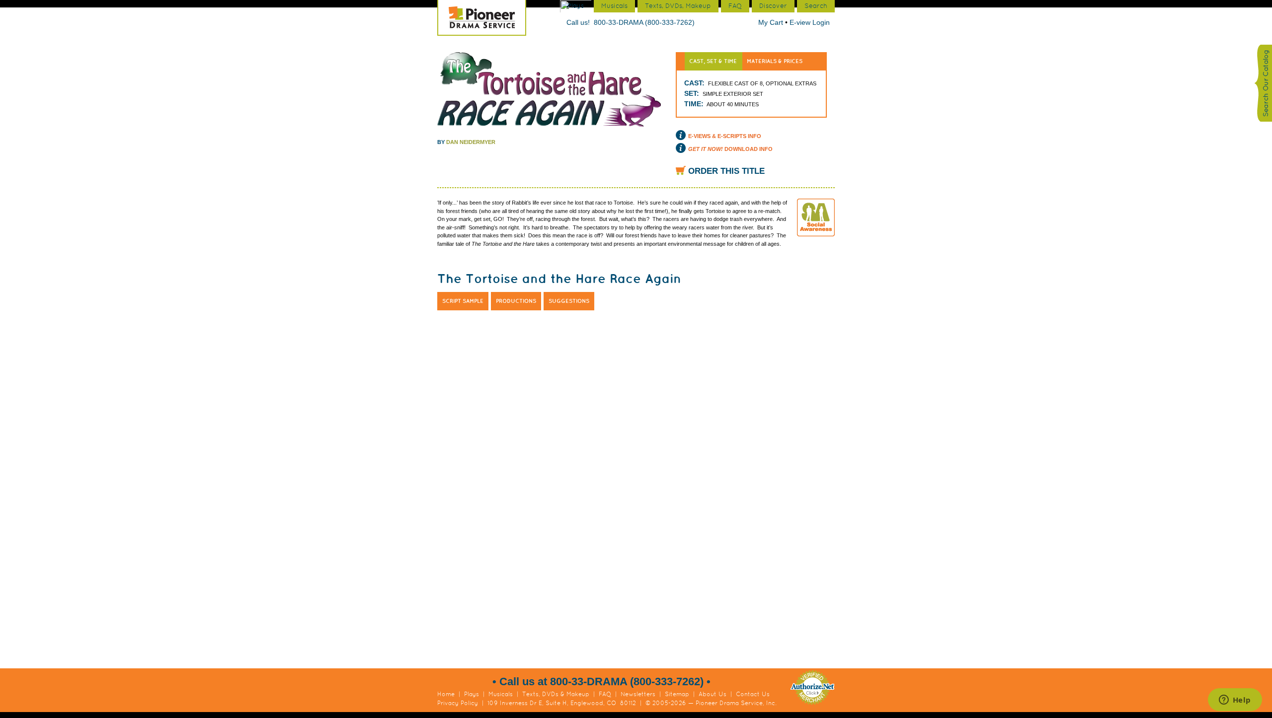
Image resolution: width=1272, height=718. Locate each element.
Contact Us (753, 694)
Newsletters (638, 694)
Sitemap (677, 694)
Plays (471, 694)
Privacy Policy (457, 703)
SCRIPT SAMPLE (462, 301)
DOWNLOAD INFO (730, 149)
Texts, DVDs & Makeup (555, 694)
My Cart (771, 22)
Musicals (500, 694)
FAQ (605, 694)
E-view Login (810, 22)
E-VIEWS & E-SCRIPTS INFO (724, 136)
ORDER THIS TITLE (726, 171)
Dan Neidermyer (470, 142)
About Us (712, 694)
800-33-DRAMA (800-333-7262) (644, 22)
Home (446, 694)
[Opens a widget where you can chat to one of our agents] (1234, 700)
